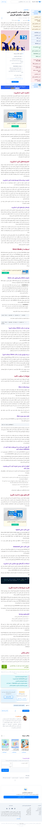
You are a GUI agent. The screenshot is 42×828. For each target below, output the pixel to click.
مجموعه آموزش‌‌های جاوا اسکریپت (21, 676)
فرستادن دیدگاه (5, 770)
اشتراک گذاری (25, 710)
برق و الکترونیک (28, 812)
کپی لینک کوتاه (4, 710)
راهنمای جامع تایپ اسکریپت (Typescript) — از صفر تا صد (17, 683)
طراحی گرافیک (29, 813)
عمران (30, 808)
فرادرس (40, 812)
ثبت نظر (7, 697)
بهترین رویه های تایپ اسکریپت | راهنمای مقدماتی (18, 685)
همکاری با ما (39, 809)
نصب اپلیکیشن (20, 797)
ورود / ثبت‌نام (4, 1)
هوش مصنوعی (28, 810)
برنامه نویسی (26, 10)
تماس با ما (39, 808)
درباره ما (40, 814)
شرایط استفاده (21, 823)
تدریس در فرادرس (38, 810)
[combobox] (20, 2)
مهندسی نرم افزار (28, 814)
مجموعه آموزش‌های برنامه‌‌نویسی (21, 681)
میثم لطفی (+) (18, 716)
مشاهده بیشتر (19, 818)
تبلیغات (40, 813)
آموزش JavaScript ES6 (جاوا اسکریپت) (20, 679)
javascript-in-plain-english (19, 705)
